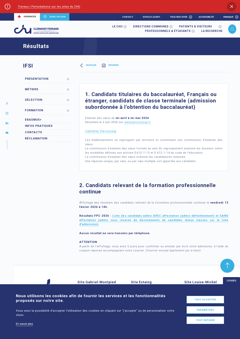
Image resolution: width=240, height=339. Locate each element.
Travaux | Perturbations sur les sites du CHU (49, 6)
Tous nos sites (178, 17)
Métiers (31, 89)
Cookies (231, 280)
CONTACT (127, 17)
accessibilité (206, 17)
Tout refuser (205, 320)
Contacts (33, 132)
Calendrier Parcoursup (100, 131)
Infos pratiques (39, 126)
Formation (34, 110)
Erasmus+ (33, 119)
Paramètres (205, 310)
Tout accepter (205, 299)
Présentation (37, 78)
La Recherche (212, 30)
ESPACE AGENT (151, 17)
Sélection (33, 99)
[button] (231, 6)
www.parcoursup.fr (137, 122)
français (228, 17)
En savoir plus (24, 323)
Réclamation (36, 138)
